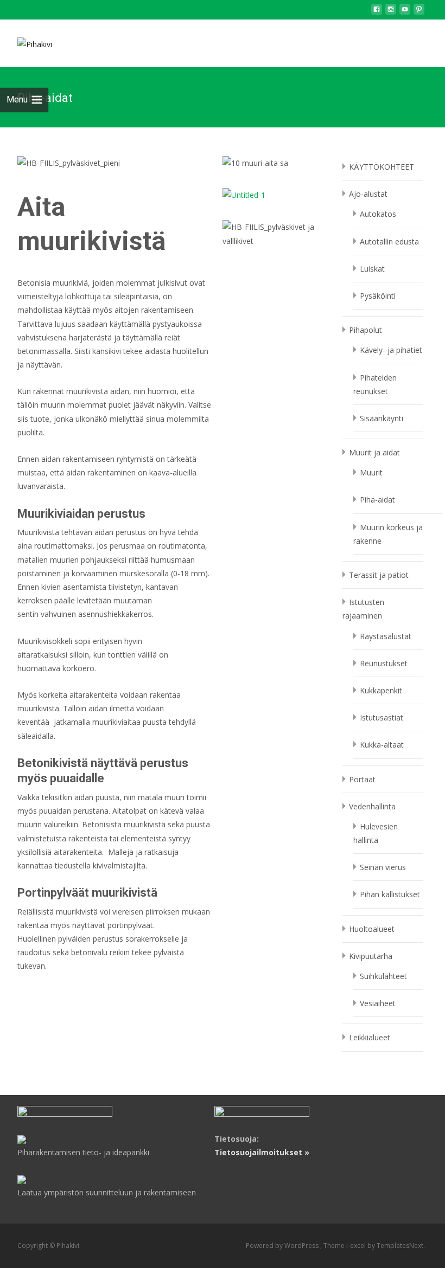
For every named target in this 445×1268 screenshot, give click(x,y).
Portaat (362, 779)
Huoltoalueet (372, 929)
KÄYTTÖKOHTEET (381, 167)
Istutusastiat (381, 717)
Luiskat (372, 268)
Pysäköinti (378, 296)
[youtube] (404, 12)
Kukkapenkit (381, 690)
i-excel (356, 1245)
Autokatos (378, 214)
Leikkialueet (369, 1037)
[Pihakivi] (26, 41)
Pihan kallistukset (390, 894)
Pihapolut (365, 330)
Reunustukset (384, 663)
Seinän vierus (383, 867)
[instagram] (390, 12)
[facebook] (376, 12)
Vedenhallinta (372, 806)
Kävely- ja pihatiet (391, 350)
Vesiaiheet (378, 1003)
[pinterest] (419, 12)
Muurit (371, 472)
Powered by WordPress (283, 1245)
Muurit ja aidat (374, 452)
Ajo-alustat (368, 194)
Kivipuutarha (370, 956)
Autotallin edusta (389, 241)
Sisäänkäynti (381, 418)
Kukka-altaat (382, 744)
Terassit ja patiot (379, 575)
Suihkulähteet (383, 976)
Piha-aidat (377, 499)
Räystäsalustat (385, 636)
